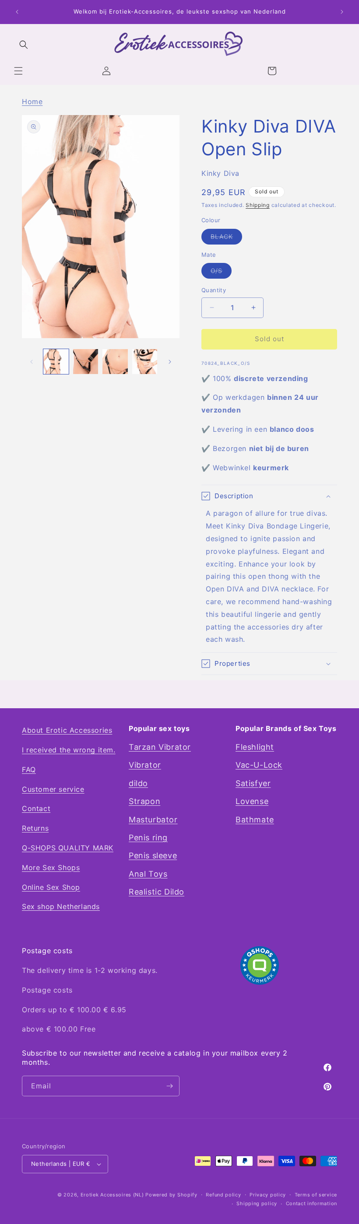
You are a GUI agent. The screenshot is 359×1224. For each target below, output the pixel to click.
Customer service (53, 789)
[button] (18, 70)
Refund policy (223, 1195)
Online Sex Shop (51, 887)
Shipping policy (256, 1203)
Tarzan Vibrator (160, 747)
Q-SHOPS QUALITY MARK (67, 847)
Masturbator (153, 819)
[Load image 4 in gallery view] (145, 361)
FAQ (29, 769)
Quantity (213, 290)
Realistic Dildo (156, 891)
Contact (36, 808)
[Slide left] (31, 361)
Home (32, 101)
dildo (138, 783)
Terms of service (316, 1195)
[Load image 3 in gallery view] (115, 361)
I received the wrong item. (69, 749)
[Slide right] (170, 361)
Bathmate (255, 819)
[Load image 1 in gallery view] (56, 361)
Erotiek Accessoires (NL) (112, 1195)
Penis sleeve (153, 855)
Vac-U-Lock (259, 764)
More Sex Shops (51, 867)
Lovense (252, 801)
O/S (221, 272)
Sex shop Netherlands (61, 906)
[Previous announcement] (17, 11)
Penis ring (148, 837)
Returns (35, 828)
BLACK (226, 238)
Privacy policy (268, 1195)
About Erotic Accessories (67, 730)
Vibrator (145, 764)
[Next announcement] (342, 11)
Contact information (311, 1203)
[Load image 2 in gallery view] (86, 361)
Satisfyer (253, 783)
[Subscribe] (169, 1086)
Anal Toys (148, 873)
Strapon (144, 801)
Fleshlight (255, 747)
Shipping (258, 205)
